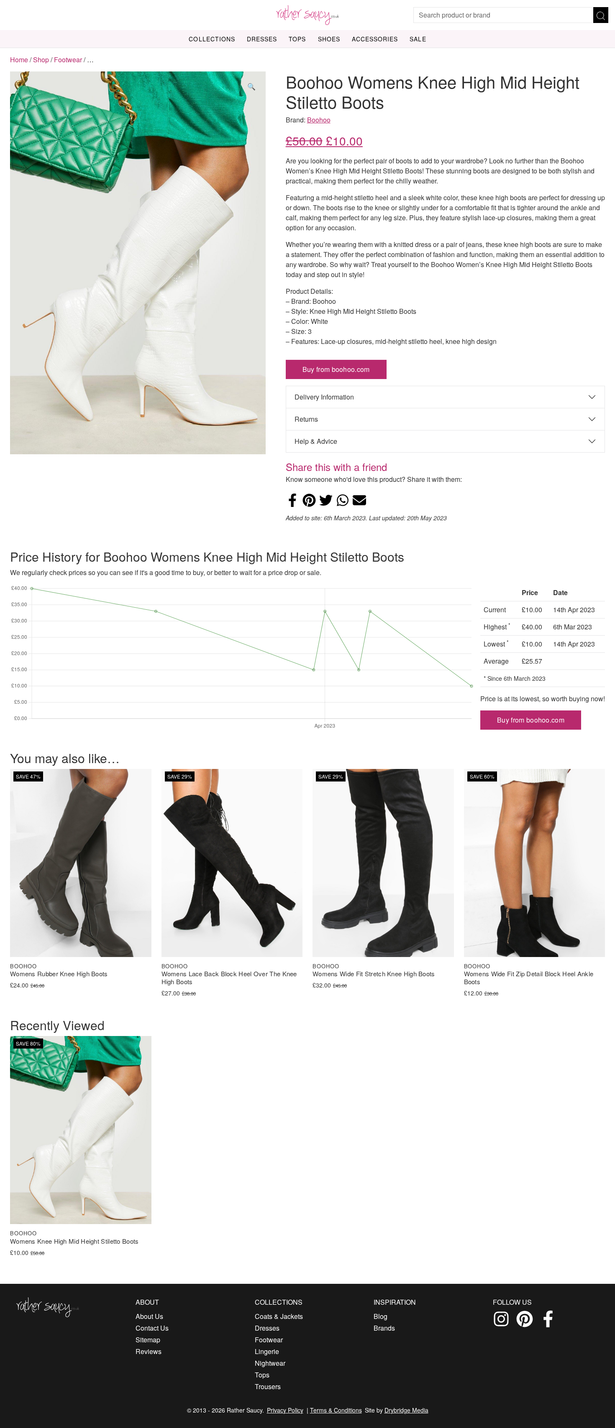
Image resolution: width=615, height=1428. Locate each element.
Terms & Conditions (336, 1410)
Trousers (268, 1386)
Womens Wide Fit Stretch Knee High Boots (374, 974)
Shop (41, 59)
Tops (297, 39)
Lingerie (267, 1351)
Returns (306, 419)
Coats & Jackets (279, 1316)
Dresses (262, 39)
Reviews (148, 1351)
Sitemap (148, 1339)
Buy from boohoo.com (336, 369)
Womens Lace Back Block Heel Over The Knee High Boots (229, 978)
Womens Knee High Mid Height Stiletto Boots (74, 1241)
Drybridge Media (406, 1410)
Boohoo (319, 120)
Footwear (68, 59)
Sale (418, 39)
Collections (212, 39)
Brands (384, 1328)
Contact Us (152, 1328)
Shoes (329, 39)
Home (19, 59)
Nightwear (270, 1363)
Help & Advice (316, 441)
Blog (380, 1316)
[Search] (600, 15)
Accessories (375, 39)
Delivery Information (324, 397)
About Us (149, 1316)
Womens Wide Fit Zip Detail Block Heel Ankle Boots (529, 978)
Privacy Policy (285, 1410)
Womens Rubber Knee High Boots (59, 974)
